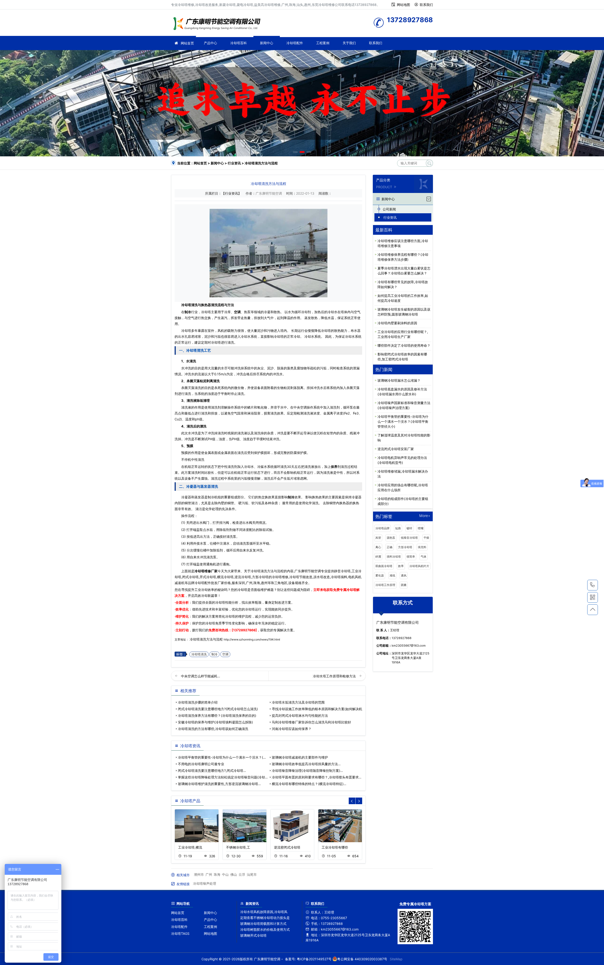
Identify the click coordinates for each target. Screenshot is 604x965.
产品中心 (210, 43)
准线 (392, 575)
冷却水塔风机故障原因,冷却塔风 (263, 912)
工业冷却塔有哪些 (335, 847)
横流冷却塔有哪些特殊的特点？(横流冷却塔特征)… (309, 784)
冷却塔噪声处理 (204, 883)
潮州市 (199, 874)
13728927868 (592, 585)
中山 (225, 874)
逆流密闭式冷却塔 (287, 847)
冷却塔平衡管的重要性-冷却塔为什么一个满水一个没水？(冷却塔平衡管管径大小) (403, 421)
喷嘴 (421, 528)
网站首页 (187, 43)
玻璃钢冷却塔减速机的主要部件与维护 (300, 757)
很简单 (411, 556)
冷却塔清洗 (199, 654)
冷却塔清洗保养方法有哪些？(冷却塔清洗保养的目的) (217, 715)
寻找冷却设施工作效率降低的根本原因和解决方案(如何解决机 (317, 709)
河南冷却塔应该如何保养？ (291, 729)
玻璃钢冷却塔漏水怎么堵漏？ (399, 380)
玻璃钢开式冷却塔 (253, 935)
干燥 (426, 537)
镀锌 (409, 528)
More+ (424, 516)
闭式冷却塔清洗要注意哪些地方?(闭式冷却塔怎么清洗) (218, 709)
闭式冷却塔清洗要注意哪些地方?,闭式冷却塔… (212, 771)
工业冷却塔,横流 (190, 847)
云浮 (242, 874)
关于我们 (349, 43)
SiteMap (396, 959)
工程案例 (322, 43)
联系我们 (426, 5)
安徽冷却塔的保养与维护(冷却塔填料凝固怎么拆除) (215, 722)
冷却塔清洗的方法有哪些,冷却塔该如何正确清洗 (213, 729)
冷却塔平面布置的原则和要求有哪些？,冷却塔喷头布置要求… (316, 777)
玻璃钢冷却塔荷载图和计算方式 (263, 924)
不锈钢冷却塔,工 (238, 847)
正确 (389, 547)
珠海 (217, 874)
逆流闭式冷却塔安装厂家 (396, 449)
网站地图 (403, 5)
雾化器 (379, 575)
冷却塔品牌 (382, 528)
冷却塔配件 (294, 43)
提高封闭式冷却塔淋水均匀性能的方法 (300, 715)
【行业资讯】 (231, 193)
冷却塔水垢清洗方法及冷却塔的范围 (298, 702)
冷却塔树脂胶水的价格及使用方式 (265, 929)
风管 (378, 537)
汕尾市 (252, 874)
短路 (398, 528)
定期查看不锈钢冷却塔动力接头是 (265, 918)
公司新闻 (389, 209)
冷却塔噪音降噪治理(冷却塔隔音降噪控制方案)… (307, 771)
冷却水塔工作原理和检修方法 (335, 676)
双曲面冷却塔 (383, 566)
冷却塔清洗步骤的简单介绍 (198, 702)
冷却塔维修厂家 (206, 571)
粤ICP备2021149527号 (314, 959)
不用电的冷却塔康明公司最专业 (201, 764)
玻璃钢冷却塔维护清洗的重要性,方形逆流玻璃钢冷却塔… (219, 784)
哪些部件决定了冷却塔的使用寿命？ (404, 345)
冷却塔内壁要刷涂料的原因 (397, 323)
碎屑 (378, 556)
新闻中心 (266, 43)
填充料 (422, 547)
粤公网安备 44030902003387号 (362, 959)
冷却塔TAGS (180, 933)
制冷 (214, 654)
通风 (404, 575)
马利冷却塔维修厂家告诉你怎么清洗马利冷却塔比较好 (311, 722)
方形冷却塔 (405, 547)
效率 (401, 566)
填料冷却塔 (394, 556)
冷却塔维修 (218, 24)
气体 (423, 556)
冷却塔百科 (238, 43)
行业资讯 (234, 163)
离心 (378, 547)
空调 (225, 654)
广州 (209, 874)
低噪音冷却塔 (409, 537)
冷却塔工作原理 (385, 585)
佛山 (233, 874)
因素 (404, 585)
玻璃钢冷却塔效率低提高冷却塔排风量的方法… (306, 764)
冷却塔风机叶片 (419, 566)
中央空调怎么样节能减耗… (200, 676)
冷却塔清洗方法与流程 (206, 639)
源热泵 (391, 537)
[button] (295, 152)
